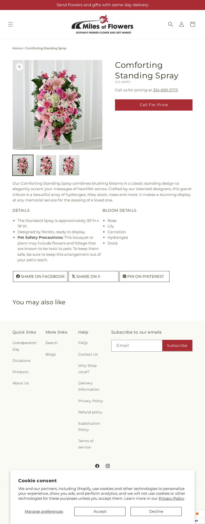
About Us (20, 383)
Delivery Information (88, 386)
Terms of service (86, 444)
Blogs (51, 354)
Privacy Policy (171, 498)
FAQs (83, 343)
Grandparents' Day (24, 346)
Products (20, 372)
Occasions (21, 360)
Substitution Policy (89, 426)
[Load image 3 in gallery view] (69, 165)
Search (52, 343)
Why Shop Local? (87, 368)
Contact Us (88, 354)
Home (17, 48)
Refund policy (90, 412)
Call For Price (154, 104)
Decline (156, 511)
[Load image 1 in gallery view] (22, 165)
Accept (100, 511)
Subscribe (177, 345)
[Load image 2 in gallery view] (46, 165)
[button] (10, 24)
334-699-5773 (165, 90)
